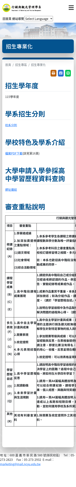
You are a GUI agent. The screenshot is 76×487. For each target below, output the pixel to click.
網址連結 (11, 189)
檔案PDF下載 (14, 153)
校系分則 (11, 125)
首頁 (8, 64)
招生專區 (21, 64)
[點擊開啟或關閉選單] (71, 7)
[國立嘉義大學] (22, 7)
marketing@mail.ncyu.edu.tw (20, 464)
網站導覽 (18, 18)
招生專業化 (38, 64)
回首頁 (7, 18)
